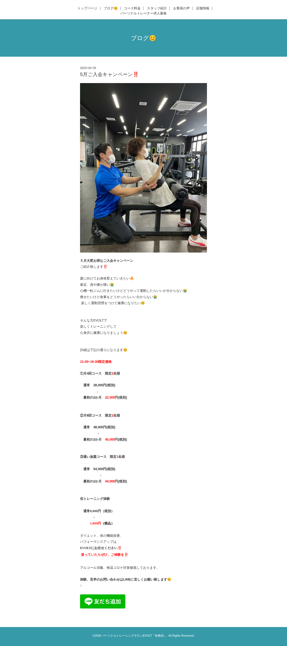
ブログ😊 (111, 8)
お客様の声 (181, 8)
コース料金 (132, 8)
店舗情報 (202, 8)
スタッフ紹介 (157, 8)
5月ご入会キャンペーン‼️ (109, 74)
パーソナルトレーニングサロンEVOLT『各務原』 (134, 635)
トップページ (87, 8)
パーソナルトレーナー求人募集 (143, 13)
